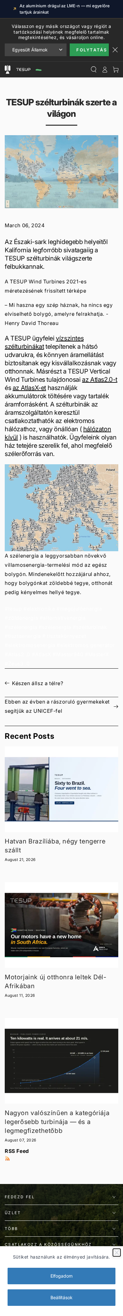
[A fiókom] (104, 69)
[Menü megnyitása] (7, 69)
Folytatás (91, 49)
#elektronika (39, 608)
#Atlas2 (14, 654)
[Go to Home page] (28, 69)
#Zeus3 (14, 663)
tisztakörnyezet (66, 636)
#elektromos (73, 645)
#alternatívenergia (63, 618)
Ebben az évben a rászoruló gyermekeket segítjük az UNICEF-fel (57, 706)
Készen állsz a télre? (37, 683)
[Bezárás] (116, 1252)
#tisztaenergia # (25, 636)
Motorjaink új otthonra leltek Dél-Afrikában (55, 981)
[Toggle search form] (93, 69)
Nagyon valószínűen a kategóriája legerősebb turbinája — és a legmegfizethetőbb (57, 1121)
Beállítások (61, 1297)
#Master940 (68, 654)
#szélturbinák (90, 627)
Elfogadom (61, 1276)
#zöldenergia (21, 618)
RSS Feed (17, 1151)
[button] (61, 507)
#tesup (13, 608)
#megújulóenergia (79, 608)
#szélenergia (21, 627)
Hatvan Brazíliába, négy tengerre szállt (55, 845)
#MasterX (97, 654)
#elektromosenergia (30, 645)
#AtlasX (41, 654)
